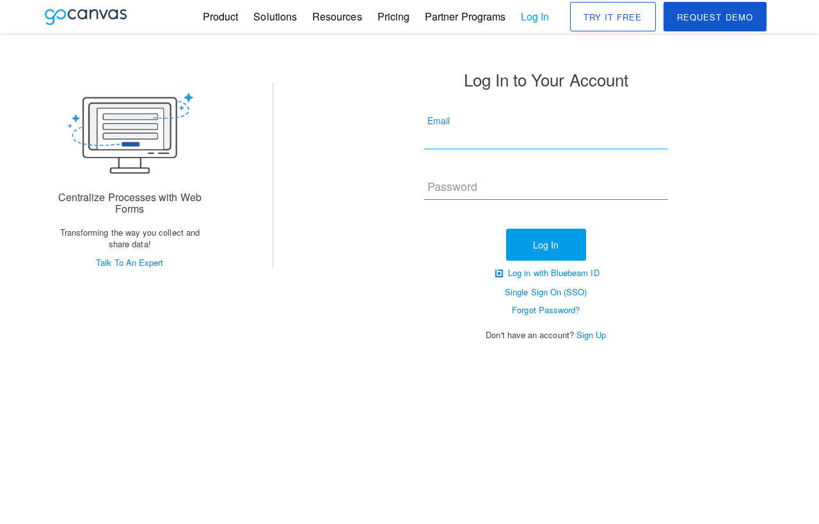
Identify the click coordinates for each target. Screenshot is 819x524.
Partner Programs (465, 17)
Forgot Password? (546, 310)
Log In (535, 16)
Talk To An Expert (129, 262)
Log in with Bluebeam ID (552, 272)
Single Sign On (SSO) (546, 292)
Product (220, 17)
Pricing (394, 17)
